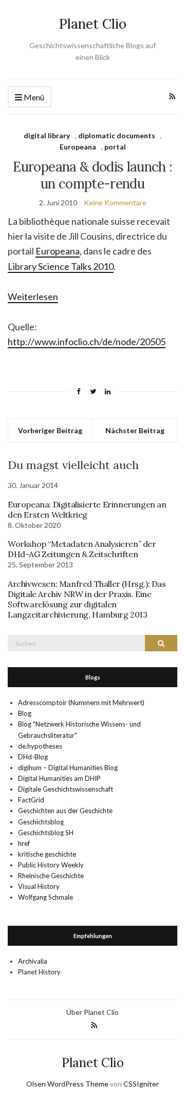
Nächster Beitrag (134, 430)
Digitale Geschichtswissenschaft (65, 789)
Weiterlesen (33, 296)
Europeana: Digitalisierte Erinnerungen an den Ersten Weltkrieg (87, 509)
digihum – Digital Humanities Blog (68, 767)
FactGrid (31, 800)
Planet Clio (92, 23)
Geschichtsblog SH (45, 832)
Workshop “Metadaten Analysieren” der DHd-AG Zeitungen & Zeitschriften (82, 549)
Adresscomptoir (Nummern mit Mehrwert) (81, 702)
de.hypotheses (40, 746)
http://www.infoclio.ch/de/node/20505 (86, 341)
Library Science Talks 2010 (61, 266)
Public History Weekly (51, 865)
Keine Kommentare (115, 202)
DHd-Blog (33, 757)
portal (115, 146)
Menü (33, 97)
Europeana (78, 146)
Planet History (39, 972)
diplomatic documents (116, 135)
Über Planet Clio (92, 1012)
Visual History (39, 886)
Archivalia (32, 961)
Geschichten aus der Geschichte (65, 810)
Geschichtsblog (41, 822)
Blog (24, 713)
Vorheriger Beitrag (50, 430)
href (24, 843)
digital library (47, 135)
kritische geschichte (47, 854)
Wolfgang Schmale (45, 897)
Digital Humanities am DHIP (59, 778)
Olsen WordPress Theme (67, 1083)
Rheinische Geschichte (51, 876)
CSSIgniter (141, 1083)
